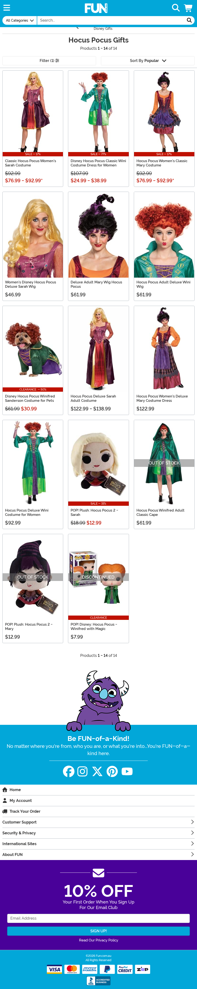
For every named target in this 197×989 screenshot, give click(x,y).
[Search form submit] (189, 20)
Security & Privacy (19, 833)
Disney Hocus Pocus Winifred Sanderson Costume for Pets (30, 398)
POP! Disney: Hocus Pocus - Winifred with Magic (94, 626)
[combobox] (110, 20)
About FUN (12, 854)
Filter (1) (47, 60)
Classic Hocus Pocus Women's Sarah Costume (30, 163)
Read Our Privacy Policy (98, 940)
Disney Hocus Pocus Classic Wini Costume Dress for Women (98, 163)
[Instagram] (82, 771)
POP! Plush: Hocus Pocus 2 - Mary (29, 626)
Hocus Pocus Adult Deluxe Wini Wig (163, 284)
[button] (189, 8)
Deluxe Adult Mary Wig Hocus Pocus (96, 284)
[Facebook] (68, 771)
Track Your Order (25, 811)
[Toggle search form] (176, 8)
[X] (97, 771)
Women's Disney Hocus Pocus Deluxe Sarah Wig (30, 284)
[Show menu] (6, 8)
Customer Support (19, 822)
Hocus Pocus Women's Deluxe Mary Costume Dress (162, 398)
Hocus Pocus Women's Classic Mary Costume (161, 163)
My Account (21, 800)
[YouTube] (127, 771)
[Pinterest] (112, 771)
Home (15, 790)
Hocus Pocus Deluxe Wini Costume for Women (27, 512)
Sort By (144, 60)
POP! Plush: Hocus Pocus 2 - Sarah (94, 512)
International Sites (19, 844)
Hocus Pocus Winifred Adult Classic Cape (160, 512)
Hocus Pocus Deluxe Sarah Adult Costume (93, 398)
